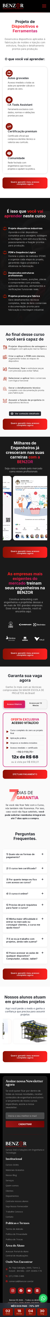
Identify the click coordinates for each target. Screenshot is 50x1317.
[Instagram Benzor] (13, 1291)
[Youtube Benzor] (29, 1291)
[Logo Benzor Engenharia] (13, 6)
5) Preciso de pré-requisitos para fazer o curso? (21, 906)
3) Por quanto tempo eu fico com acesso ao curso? (21, 881)
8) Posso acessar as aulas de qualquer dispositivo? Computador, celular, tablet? (22, 955)
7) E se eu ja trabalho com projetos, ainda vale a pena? (21, 940)
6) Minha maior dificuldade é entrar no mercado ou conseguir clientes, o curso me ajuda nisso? (23, 923)
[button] (44, 6)
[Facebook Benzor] (21, 1291)
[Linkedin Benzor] (37, 1291)
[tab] (25, 855)
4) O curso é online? (17, 893)
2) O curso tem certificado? (21, 868)
